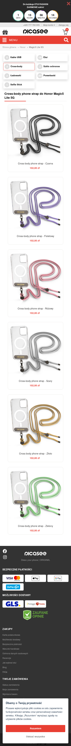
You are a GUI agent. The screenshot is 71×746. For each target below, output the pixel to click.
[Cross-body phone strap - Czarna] (35, 132)
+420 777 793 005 (31, 24)
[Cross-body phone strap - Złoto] (35, 422)
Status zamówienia (10, 684)
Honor (22, 47)
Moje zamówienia (10, 689)
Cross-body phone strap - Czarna (35, 163)
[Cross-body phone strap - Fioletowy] (35, 204)
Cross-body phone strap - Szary (35, 381)
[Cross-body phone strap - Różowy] (35, 277)
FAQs (4, 671)
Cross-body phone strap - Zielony (35, 526)
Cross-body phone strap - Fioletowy (35, 236)
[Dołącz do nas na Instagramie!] (5, 557)
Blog (4, 667)
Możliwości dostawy (11, 639)
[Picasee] (35, 31)
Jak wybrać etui (9, 662)
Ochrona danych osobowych (15, 653)
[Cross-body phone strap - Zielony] (35, 494)
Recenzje (6, 658)
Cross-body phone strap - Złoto (35, 453)
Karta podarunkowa (11, 634)
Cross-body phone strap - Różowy (35, 308)
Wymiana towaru (10, 694)
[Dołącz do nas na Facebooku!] (5, 551)
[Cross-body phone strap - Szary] (35, 349)
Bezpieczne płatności (12, 644)
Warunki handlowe (10, 648)
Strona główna (9, 47)
